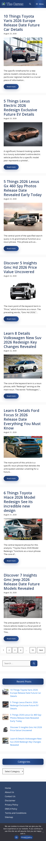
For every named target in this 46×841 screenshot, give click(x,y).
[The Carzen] (12, 4)
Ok (16, 837)
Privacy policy (26, 837)
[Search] (33, 663)
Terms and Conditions (15, 813)
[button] (30, 4)
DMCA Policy (11, 808)
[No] (43, 832)
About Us (9, 792)
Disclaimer (10, 800)
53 (33, 650)
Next (41, 650)
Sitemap (9, 817)
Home (8, 788)
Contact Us (10, 796)
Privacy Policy (11, 804)
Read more (11, 86)
